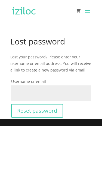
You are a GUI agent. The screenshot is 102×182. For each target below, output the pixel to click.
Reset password (37, 110)
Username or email (28, 81)
